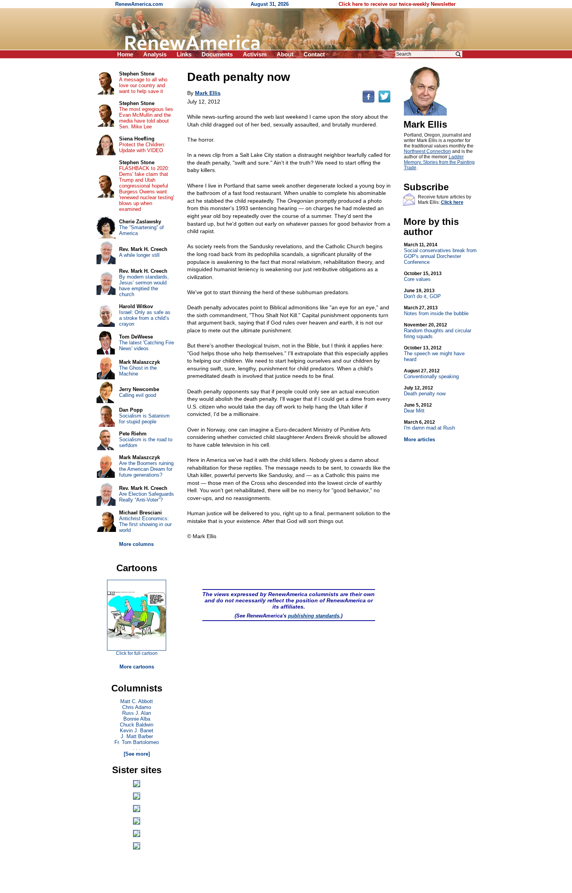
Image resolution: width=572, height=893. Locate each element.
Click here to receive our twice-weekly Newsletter (397, 4)
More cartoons (136, 667)
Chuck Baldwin (136, 725)
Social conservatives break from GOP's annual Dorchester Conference (440, 253)
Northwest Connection (427, 151)
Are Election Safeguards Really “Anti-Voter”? (146, 497)
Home (125, 54)
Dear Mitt (418, 408)
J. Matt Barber (137, 736)
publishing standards (313, 616)
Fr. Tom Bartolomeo (136, 742)
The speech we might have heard (434, 353)
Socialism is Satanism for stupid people (144, 419)
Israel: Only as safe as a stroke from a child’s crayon (144, 318)
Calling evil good (137, 395)
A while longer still (139, 255)
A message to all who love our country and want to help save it (143, 85)
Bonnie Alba (136, 719)
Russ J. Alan (136, 713)
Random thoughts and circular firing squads (437, 330)
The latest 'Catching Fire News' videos (146, 345)
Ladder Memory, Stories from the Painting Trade (439, 162)
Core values (423, 276)
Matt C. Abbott (136, 701)
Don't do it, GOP (422, 293)
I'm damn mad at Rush (429, 425)
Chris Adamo (136, 707)
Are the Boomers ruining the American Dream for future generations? (146, 469)
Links (184, 54)
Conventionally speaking (431, 373)
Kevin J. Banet (136, 730)
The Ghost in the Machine (138, 371)
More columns (136, 544)
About (285, 54)
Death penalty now (425, 390)
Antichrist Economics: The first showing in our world (145, 524)
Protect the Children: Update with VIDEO (142, 147)
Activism (255, 54)
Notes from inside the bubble (436, 310)
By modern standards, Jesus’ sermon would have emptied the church (144, 285)
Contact (314, 54)
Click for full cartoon (137, 653)
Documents (217, 54)
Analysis (155, 54)
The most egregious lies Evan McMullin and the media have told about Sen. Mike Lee (146, 118)
